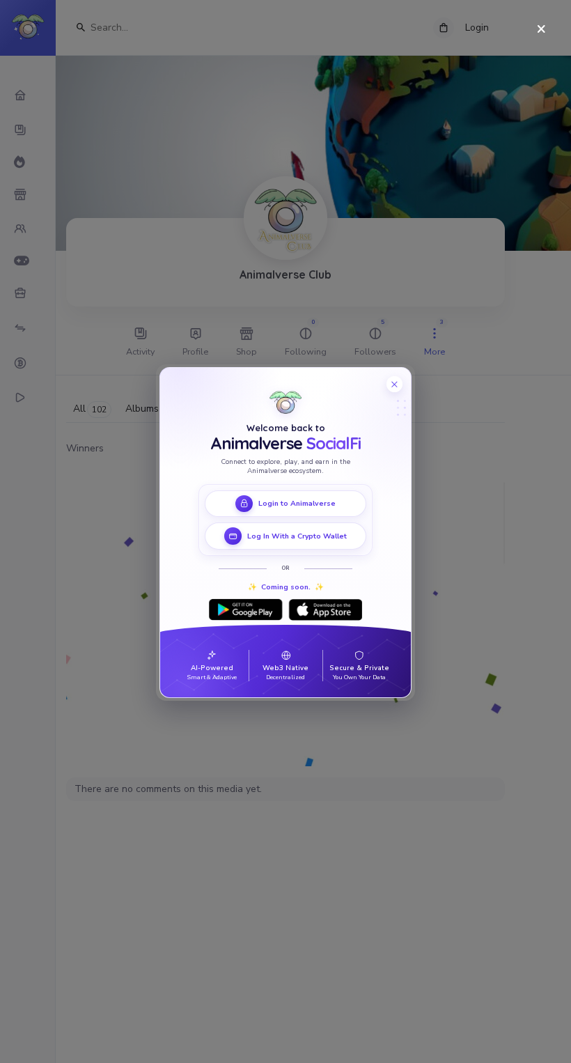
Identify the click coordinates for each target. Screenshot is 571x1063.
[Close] (541, 29)
